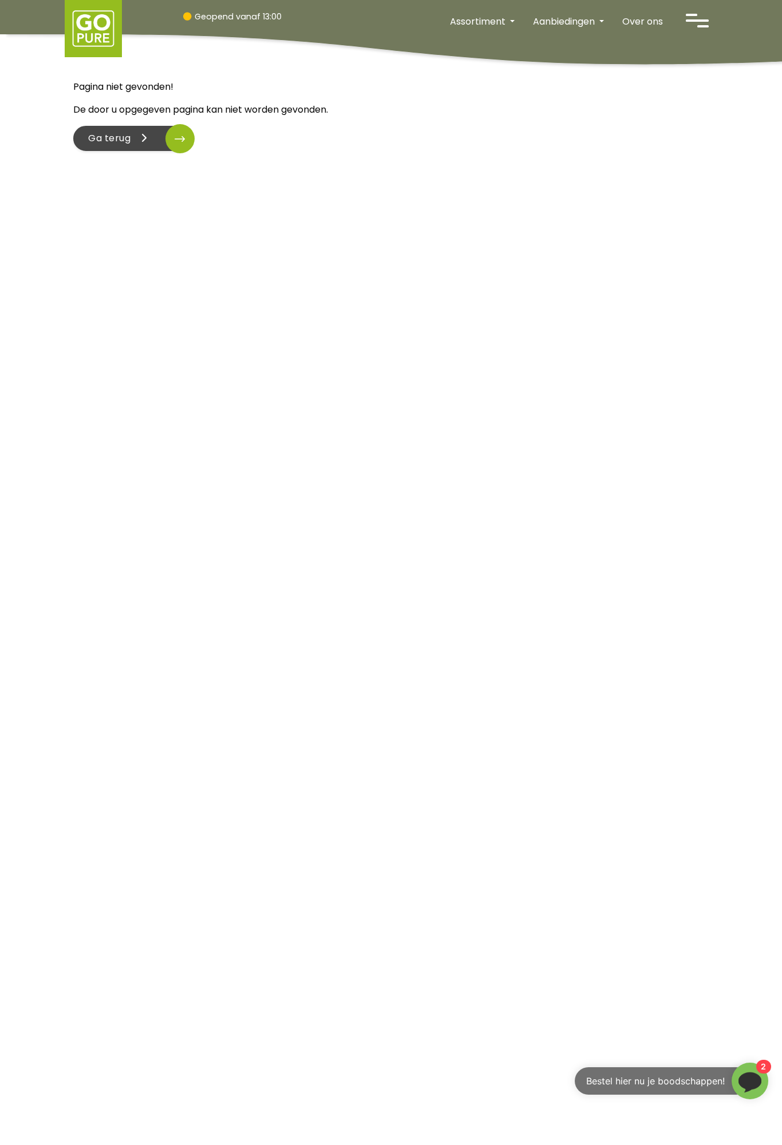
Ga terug (113, 138)
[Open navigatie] (697, 20)
